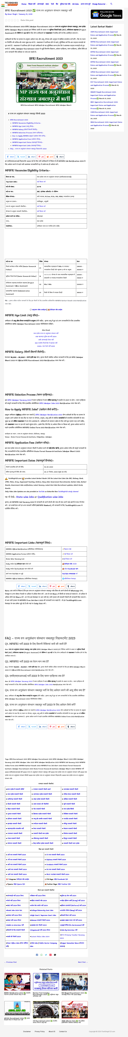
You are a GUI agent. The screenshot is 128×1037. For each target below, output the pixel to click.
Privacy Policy (40, 1031)
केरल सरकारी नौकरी (39, 828)
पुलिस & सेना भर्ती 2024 (68, 896)
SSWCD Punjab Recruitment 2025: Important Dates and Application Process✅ (103, 95)
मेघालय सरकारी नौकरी (70, 828)
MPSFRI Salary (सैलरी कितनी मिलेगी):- (25, 129)
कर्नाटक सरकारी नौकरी (40, 824)
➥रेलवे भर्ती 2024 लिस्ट (13, 900)
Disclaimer (27, 1031)
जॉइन (71, 569)
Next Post (83, 962)
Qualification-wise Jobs (50, 496)
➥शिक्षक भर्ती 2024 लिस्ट (38, 896)
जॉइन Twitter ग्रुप (64, 884)
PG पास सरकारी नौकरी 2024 (55, 869)
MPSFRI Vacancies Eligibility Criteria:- (26, 123)
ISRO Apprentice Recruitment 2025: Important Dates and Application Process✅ (104, 105)
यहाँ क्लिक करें (41, 182)
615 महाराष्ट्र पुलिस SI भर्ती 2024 (46, 336)
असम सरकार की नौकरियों (40, 804)
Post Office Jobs (13, 943)
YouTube (41, 491)
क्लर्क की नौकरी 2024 (14, 936)
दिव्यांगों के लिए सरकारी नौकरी (16, 930)
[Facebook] (37, 954)
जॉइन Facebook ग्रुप (61, 879)
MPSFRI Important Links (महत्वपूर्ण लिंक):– (27, 145)
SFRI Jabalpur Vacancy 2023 (20, 400)
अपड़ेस (70, 564)
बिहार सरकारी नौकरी (14, 809)
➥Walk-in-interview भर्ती (15, 925)
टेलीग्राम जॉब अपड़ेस (56, 310)
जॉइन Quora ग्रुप (19, 884)
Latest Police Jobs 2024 (40, 936)
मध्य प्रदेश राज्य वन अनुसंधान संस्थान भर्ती (46, 333)
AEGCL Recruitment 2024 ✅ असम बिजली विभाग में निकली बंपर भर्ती (17, 1019)
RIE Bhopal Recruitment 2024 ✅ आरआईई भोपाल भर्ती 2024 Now (74, 993)
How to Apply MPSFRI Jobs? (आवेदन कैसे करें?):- (29, 136)
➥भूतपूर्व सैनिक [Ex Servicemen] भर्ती (72, 925)
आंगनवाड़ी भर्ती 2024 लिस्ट (15, 896)
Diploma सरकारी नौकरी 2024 (56, 860)
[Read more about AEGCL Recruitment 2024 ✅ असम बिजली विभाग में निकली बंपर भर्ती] (17, 1008)
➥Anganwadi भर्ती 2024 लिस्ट (40, 930)
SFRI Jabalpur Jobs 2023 (49, 403)
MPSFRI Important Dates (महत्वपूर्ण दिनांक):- (27, 142)
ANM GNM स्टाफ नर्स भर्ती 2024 (71, 920)
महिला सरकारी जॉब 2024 (39, 900)
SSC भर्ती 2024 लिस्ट (14, 905)
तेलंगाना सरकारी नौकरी (14, 843)
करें (70, 574)
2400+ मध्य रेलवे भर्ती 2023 (46, 346)
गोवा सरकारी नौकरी (39, 809)
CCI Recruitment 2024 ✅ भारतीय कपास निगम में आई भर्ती (45, 1021)
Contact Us (63, 1031)
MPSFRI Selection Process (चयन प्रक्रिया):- (28, 133)
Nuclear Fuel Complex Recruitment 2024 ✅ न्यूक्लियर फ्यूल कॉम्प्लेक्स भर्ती (45, 994)
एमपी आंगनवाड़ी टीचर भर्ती (46, 340)
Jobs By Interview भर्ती (69, 930)
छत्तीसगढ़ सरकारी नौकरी (15, 799)
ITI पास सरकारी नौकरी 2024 (55, 855)
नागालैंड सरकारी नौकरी (70, 819)
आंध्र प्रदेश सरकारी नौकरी (41, 799)
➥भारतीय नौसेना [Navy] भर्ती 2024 (71, 910)
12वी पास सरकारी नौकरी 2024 (17, 874)
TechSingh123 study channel (68, 491)
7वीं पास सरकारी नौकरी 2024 (17, 860)
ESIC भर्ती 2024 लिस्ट (14, 920)
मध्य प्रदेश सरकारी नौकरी (15, 794)
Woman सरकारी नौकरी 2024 (40, 920)
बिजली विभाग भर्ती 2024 (68, 915)
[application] (106, 4)
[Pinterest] (51, 954)
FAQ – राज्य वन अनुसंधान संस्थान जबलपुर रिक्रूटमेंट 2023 (28, 149)
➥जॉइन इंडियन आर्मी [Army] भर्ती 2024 (72, 900)
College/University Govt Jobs (42, 910)
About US (52, 1031)
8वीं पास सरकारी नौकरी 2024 (17, 864)
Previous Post (10, 962)
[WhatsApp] (41, 954)
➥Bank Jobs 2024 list (14, 910)
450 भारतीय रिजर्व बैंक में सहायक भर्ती (46, 343)
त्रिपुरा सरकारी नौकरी (70, 838)
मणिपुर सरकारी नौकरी (70, 824)
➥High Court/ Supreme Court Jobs (43, 915)
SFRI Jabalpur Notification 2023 (48, 415)
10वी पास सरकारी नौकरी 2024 (17, 869)
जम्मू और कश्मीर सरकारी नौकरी (42, 819)
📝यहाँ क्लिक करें (67, 554)
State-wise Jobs (25, 496)
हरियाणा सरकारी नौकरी (14, 819)
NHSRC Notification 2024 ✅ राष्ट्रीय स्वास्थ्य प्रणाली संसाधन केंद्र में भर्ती (17, 993)
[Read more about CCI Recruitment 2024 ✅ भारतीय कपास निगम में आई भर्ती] (46, 1009)
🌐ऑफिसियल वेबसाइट (69, 579)
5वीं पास (10, 855)
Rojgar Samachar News (70, 943)
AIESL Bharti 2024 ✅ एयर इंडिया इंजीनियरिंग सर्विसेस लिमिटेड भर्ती (73, 1021)
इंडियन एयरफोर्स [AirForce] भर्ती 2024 (73, 905)
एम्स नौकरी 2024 (41, 925)
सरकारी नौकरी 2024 (19, 855)
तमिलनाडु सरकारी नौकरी (40, 838)
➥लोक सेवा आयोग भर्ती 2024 (39, 905)
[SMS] (55, 954)
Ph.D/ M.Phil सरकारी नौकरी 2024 (57, 874)
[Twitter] (46, 954)
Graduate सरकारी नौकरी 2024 (56, 864)
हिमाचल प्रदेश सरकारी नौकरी (42, 814)
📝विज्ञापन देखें (66, 549)
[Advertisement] (46, 245)
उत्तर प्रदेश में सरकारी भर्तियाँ (15, 789)
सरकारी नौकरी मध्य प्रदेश (41, 833)
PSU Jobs (34, 943)
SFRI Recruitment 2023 (19, 120)
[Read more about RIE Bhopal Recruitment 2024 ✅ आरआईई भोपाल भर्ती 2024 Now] (75, 981)
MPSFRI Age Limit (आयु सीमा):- (23, 126)
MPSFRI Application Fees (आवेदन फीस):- (26, 139)
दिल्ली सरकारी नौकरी (14, 804)
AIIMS (33, 925)
